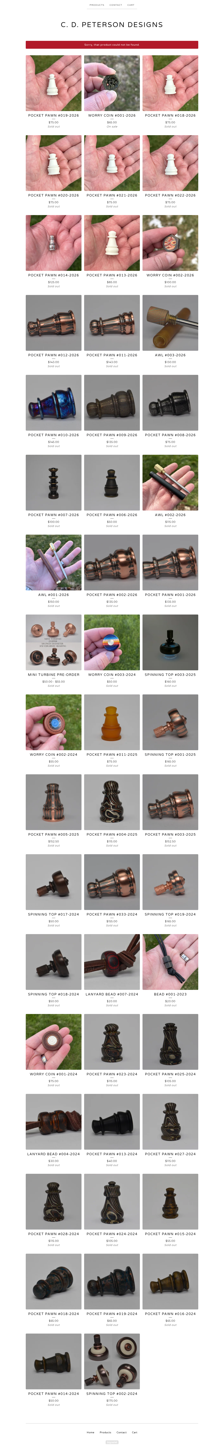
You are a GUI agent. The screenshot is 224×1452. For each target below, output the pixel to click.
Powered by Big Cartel (112, 1442)
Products (97, 5)
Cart (130, 5)
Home (90, 1432)
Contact (116, 5)
